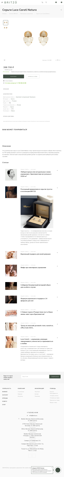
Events (4, 401)
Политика (37, 396)
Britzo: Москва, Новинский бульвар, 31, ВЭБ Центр (32, 429)
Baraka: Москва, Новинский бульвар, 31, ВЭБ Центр (32, 419)
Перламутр (32, 97)
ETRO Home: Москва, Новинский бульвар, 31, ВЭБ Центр (32, 424)
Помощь (53, 388)
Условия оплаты (54, 395)
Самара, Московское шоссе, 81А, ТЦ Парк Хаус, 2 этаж (32, 444)
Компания (21, 388)
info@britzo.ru (33, 415)
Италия (19, 105)
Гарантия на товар (54, 400)
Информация (39, 388)
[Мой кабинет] (50, 2)
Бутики (36, 394)
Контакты (20, 396)
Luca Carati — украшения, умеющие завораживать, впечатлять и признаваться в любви (37, 341)
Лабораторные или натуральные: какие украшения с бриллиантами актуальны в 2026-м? (36, 174)
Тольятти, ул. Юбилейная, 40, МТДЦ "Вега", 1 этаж (32, 449)
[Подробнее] (57, 170)
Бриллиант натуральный (22, 97)
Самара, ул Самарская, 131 (32, 440)
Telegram (30, 455)
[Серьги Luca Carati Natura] (35, 37)
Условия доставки (54, 398)
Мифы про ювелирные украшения (33, 267)
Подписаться (55, 376)
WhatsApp (34, 455)
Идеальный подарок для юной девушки (35, 254)
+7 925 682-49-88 (32, 412)
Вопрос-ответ (53, 402)
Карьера (20, 394)
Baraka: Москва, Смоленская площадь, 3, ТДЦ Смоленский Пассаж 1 (32, 435)
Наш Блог (37, 391)
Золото (13, 99)
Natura (13, 110)
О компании (21, 391)
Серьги (12, 106)
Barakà (4, 391)
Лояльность (6, 388)
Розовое (14, 101)
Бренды (5, 398)
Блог (4, 404)
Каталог (5, 395)
